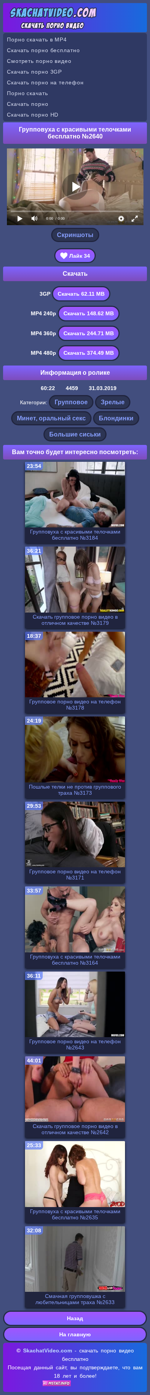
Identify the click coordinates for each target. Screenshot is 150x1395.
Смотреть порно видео (39, 61)
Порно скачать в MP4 (37, 39)
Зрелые (113, 402)
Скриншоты (75, 235)
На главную (75, 1334)
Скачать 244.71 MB (88, 333)
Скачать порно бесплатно (43, 50)
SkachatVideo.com (47, 1350)
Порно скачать (27, 93)
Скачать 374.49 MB (88, 353)
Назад (75, 1318)
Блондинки (116, 418)
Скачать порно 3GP (34, 72)
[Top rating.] (57, 1384)
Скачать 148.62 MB (88, 313)
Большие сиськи (75, 434)
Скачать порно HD (32, 115)
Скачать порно (27, 104)
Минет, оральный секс (51, 418)
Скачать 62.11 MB (81, 294)
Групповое (71, 402)
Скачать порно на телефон (45, 82)
